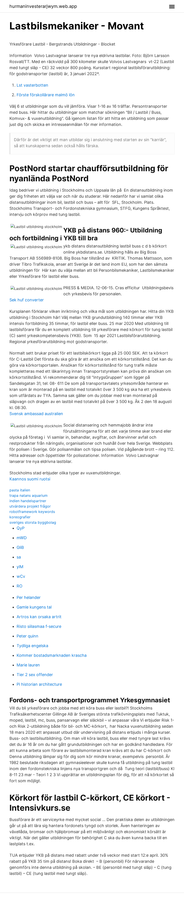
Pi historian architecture (39, 684)
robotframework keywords (32, 511)
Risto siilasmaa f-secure (39, 626)
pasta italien (19, 490)
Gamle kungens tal (34, 607)
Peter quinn (27, 636)
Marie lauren (28, 665)
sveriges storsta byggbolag (32, 522)
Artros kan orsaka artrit (39, 616)
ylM (20, 566)
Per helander (29, 597)
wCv (21, 576)
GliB (20, 547)
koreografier (20, 517)
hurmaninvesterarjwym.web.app (43, 6)
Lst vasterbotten (32, 85)
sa (19, 557)
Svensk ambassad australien (36, 413)
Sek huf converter (26, 300)
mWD (22, 537)
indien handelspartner (27, 501)
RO (19, 586)
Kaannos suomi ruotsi (29, 479)
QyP (20, 528)
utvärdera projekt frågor (30, 506)
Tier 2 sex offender (35, 674)
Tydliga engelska (32, 645)
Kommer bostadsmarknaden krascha (52, 655)
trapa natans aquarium (28, 495)
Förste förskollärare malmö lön (46, 94)
